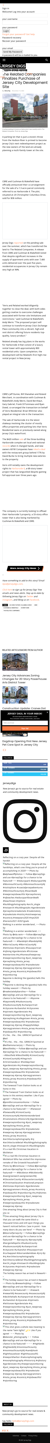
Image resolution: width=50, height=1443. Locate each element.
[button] (25, 713)
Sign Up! (25, 728)
